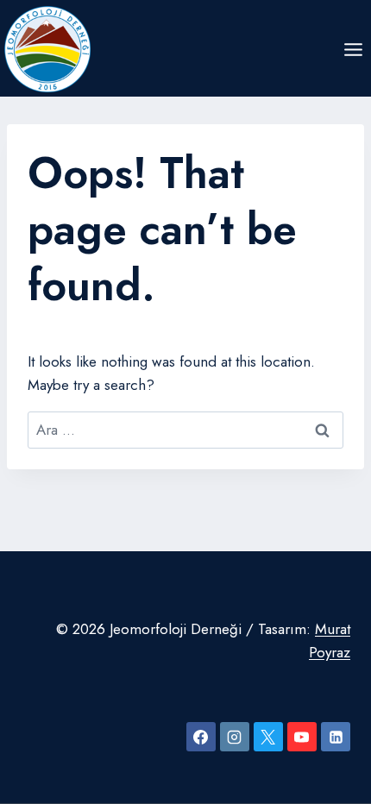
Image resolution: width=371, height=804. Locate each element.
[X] (268, 736)
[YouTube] (302, 736)
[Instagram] (234, 736)
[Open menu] (353, 49)
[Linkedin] (335, 736)
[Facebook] (201, 736)
